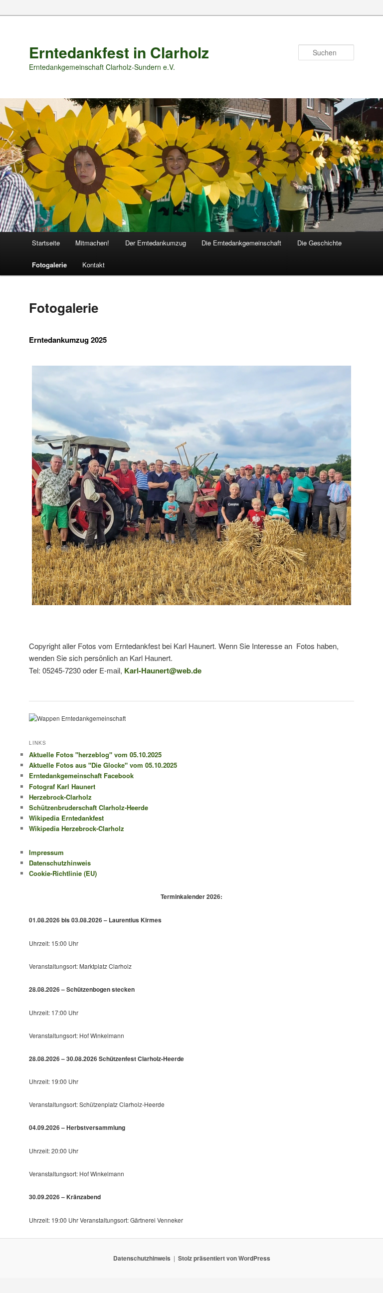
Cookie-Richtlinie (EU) (63, 873)
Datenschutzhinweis (60, 862)
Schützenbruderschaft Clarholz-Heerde (88, 807)
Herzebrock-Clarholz (60, 797)
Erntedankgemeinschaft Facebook (81, 775)
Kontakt (93, 264)
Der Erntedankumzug (155, 242)
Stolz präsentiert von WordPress (224, 1258)
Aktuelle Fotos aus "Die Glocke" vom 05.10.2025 (103, 765)
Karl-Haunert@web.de (162, 670)
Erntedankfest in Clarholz (119, 52)
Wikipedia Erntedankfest (66, 818)
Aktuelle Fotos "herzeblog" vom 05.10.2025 (95, 754)
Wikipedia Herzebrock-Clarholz (76, 828)
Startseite (46, 242)
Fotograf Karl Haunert (62, 786)
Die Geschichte (319, 242)
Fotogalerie (49, 264)
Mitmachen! (92, 242)
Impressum (46, 852)
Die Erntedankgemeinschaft (241, 242)
